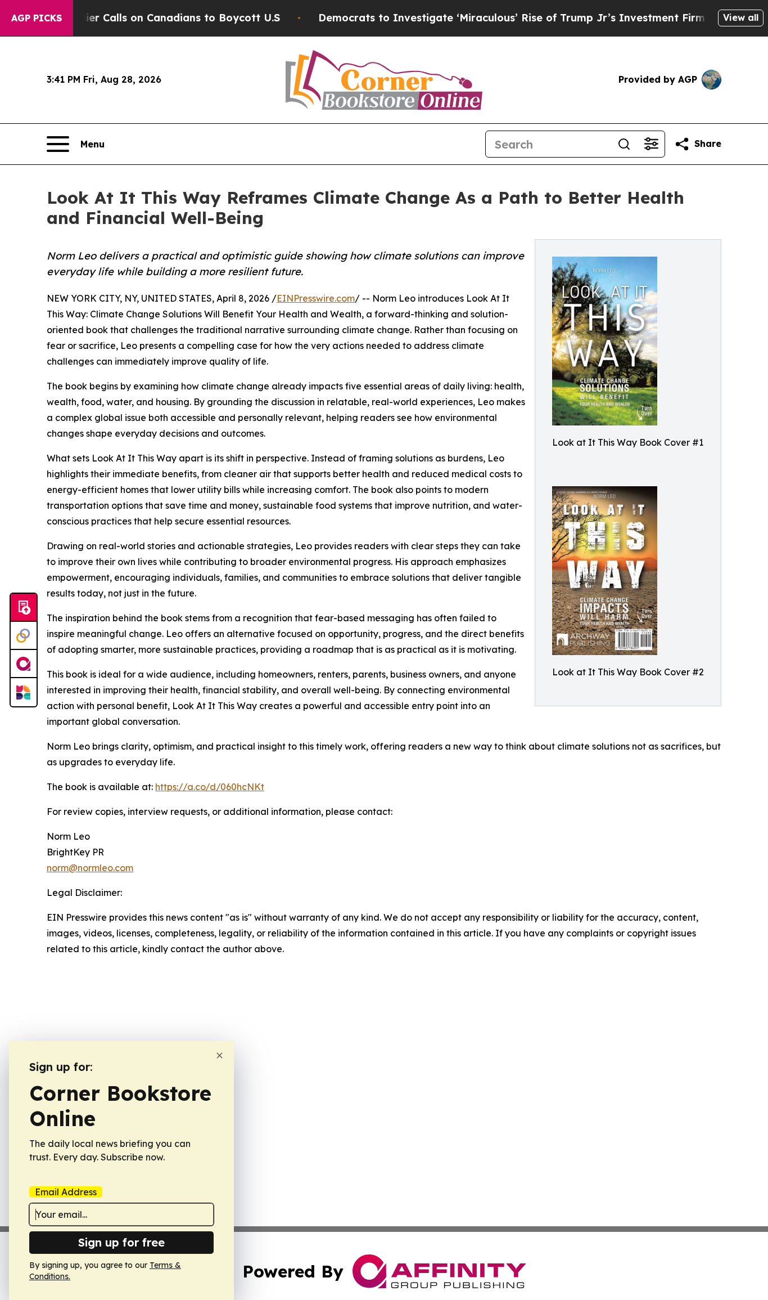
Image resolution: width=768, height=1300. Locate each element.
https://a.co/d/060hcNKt (209, 786)
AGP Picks (36, 18)
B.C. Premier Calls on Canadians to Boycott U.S (158, 17)
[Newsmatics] (24, 692)
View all (740, 17)
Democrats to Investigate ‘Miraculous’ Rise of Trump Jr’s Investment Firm (511, 17)
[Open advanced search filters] (651, 144)
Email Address (66, 1192)
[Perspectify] (24, 636)
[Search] (624, 144)
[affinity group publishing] (24, 664)
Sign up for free (121, 1242)
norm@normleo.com (90, 867)
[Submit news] (24, 608)
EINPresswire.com (316, 298)
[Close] (219, 1055)
